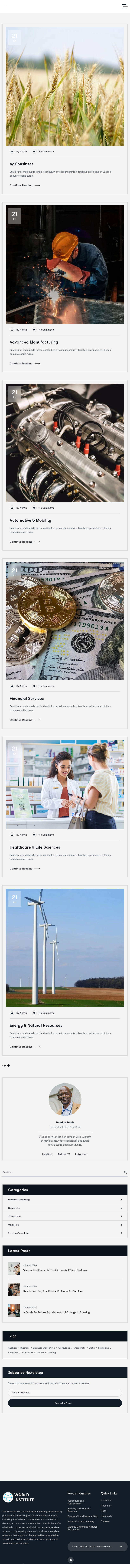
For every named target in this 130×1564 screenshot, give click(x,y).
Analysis (12, 1347)
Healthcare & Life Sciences (35, 847)
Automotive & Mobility (30, 520)
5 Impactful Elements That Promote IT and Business (55, 1270)
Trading (51, 1352)
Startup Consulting (65, 1233)
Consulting (64, 1347)
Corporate (65, 1208)
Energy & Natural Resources (36, 1025)
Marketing (65, 1224)
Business (24, 1347)
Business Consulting (65, 1199)
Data (92, 1347)
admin (23, 151)
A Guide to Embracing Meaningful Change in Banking (56, 1312)
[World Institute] (10, 6)
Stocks (40, 1352)
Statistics (27, 1352)
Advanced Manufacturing (34, 342)
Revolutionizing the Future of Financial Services (53, 1291)
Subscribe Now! (63, 1403)
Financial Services (27, 698)
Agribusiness (21, 164)
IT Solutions (65, 1216)
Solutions (13, 1352)
